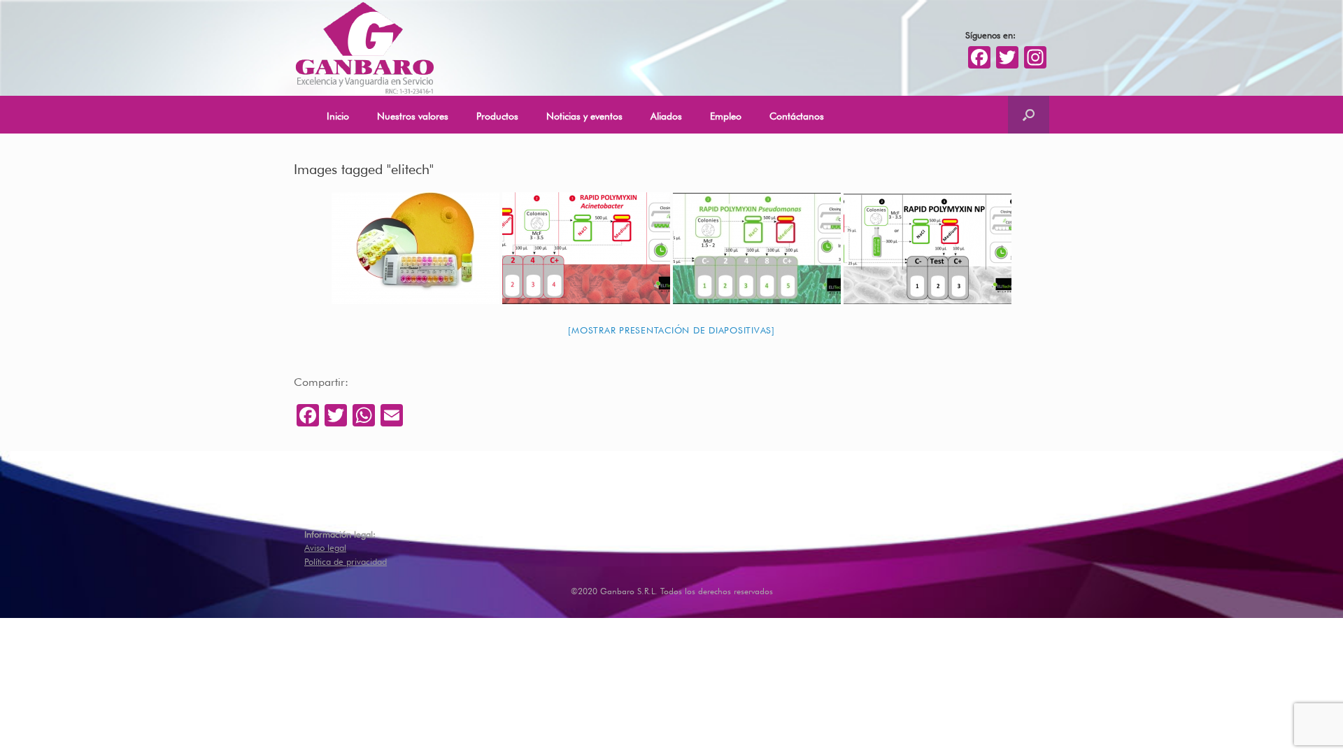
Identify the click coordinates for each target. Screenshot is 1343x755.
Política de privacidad (345, 560)
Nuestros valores (412, 114)
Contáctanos (796, 114)
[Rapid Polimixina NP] (927, 248)
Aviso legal (325, 546)
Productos (497, 114)
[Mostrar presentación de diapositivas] (671, 328)
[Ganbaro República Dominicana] (364, 48)
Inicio (338, 114)
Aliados (666, 114)
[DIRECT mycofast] (415, 248)
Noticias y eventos (584, 114)
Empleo (725, 114)
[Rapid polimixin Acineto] (586, 248)
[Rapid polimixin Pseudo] (757, 248)
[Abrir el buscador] (1028, 115)
